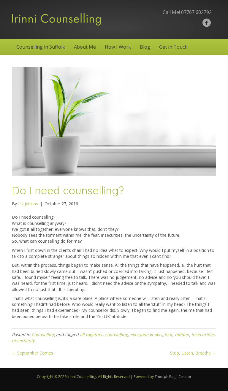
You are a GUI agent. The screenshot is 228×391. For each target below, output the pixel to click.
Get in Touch (173, 47)
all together (91, 334)
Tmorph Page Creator (173, 376)
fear (168, 334)
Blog (145, 47)
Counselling (43, 334)
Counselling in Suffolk (40, 47)
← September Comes (32, 353)
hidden (182, 334)
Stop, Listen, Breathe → (193, 353)
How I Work (118, 47)
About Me (85, 47)
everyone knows (146, 334)
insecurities (203, 334)
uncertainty (23, 340)
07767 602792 (196, 12)
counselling (116, 334)
